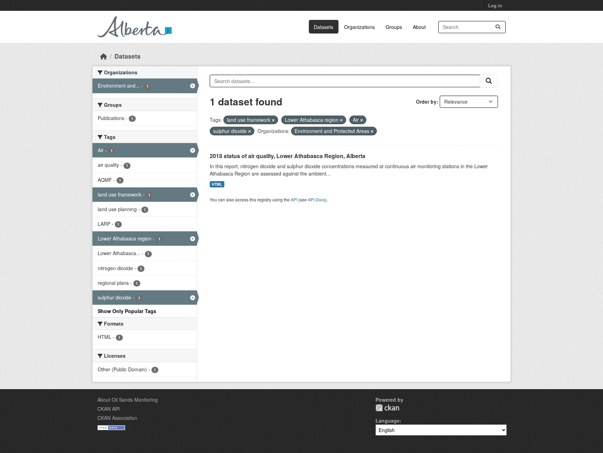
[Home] (103, 56)
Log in (495, 5)
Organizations (359, 26)
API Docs (316, 199)
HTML (217, 184)
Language (387, 420)
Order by (426, 101)
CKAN (387, 407)
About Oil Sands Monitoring (127, 399)
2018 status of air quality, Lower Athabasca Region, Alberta (287, 156)
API (294, 199)
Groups (394, 26)
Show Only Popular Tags (127, 310)
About (419, 26)
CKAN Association (117, 417)
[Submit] (498, 27)
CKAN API (108, 408)
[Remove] (273, 120)
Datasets (323, 26)
